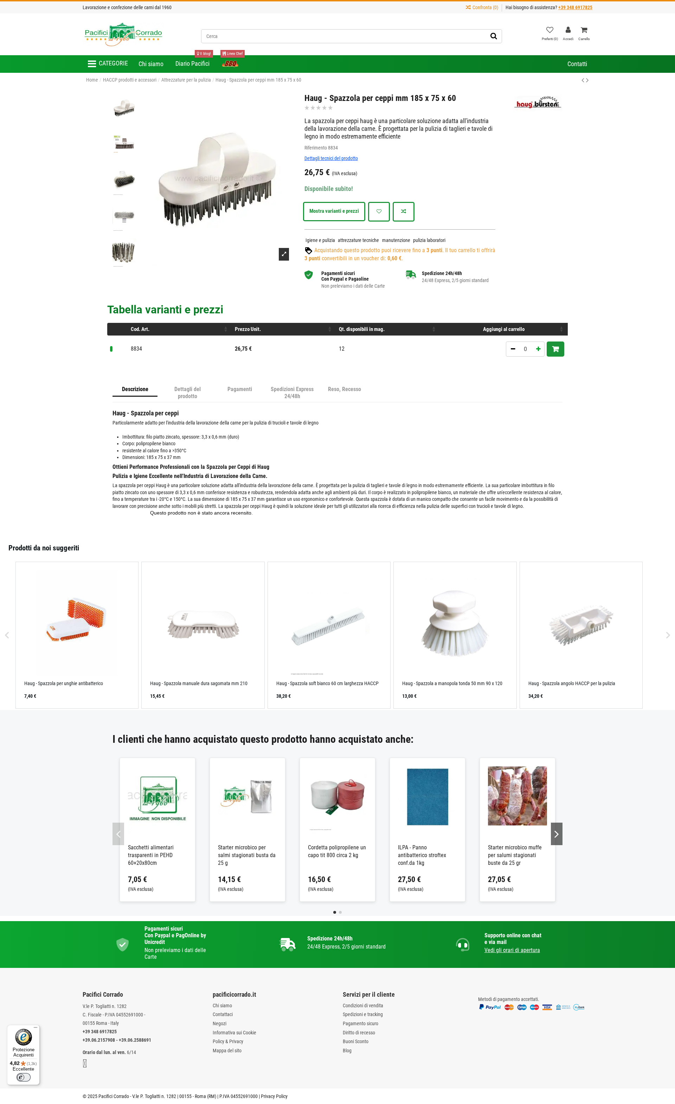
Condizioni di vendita (363, 1005)
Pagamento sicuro (360, 1023)
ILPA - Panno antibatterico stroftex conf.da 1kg (422, 855)
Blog (347, 1050)
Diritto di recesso (359, 1032)
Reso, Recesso (344, 389)
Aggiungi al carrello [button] (504, 329)
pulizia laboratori (429, 240)
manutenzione (396, 240)
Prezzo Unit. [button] (248, 329)
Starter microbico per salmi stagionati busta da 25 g (247, 855)
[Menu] (35, 1029)
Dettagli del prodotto (187, 393)
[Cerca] (494, 36)
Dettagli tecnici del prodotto (331, 158)
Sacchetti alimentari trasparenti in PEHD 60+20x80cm (151, 855)
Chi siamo (222, 1005)
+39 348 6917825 (100, 1031)
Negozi (219, 1023)
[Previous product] (583, 80)
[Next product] (587, 80)
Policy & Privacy (228, 1041)
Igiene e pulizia (320, 240)
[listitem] (77, 635)
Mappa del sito (227, 1050)
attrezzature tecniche (358, 240)
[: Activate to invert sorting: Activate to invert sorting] (117, 329)
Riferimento (315, 148)
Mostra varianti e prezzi (334, 211)
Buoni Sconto (355, 1041)
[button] (108, 64)
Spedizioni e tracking (363, 1014)
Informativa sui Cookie (234, 1032)
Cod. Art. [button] (140, 329)
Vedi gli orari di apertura (512, 950)
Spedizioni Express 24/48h (292, 393)
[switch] (24, 1077)
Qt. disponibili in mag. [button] (362, 329)
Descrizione (135, 389)
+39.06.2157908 (99, 1040)
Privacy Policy (274, 1096)
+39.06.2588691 (135, 1040)
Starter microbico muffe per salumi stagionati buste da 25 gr (515, 855)
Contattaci (223, 1014)
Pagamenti (239, 389)
